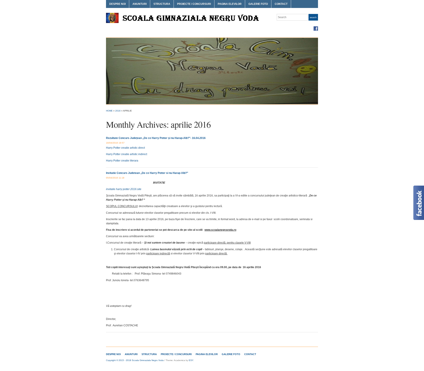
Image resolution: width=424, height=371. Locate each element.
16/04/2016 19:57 (115, 143)
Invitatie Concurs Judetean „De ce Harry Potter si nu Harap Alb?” (147, 173)
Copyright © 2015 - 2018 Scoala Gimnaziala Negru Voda (135, 360)
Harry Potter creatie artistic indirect (126, 154)
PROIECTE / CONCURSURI (194, 4)
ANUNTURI (139, 4)
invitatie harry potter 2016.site (123, 189)
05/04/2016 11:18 (115, 178)
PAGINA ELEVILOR (230, 4)
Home (109, 111)
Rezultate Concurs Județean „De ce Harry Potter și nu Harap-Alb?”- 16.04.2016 (156, 138)
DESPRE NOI (117, 4)
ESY (191, 360)
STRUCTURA (161, 4)
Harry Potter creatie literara (122, 160)
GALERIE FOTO (258, 4)
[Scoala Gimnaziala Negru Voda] (212, 71)
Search (313, 17)
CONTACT (281, 4)
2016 (118, 111)
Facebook (316, 28)
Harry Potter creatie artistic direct (125, 147)
